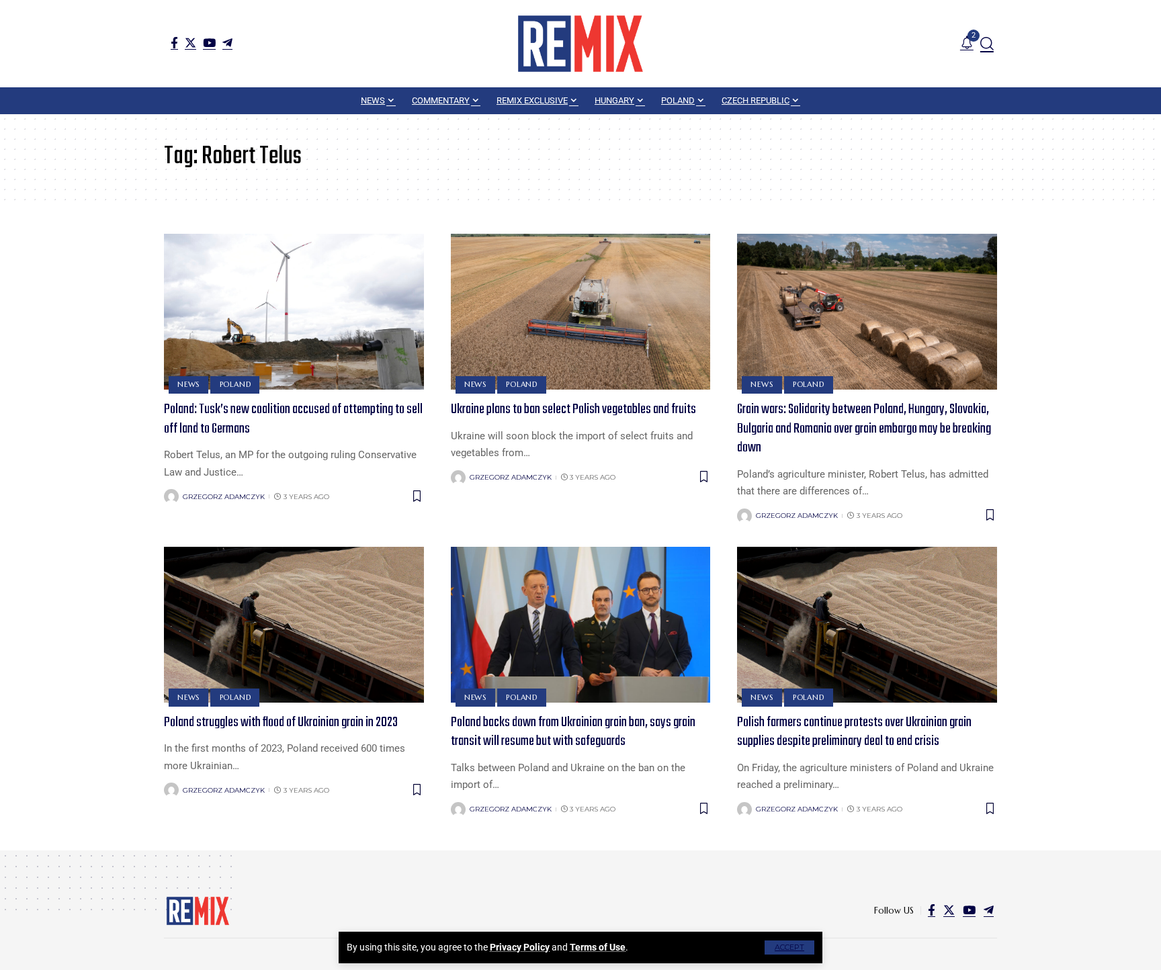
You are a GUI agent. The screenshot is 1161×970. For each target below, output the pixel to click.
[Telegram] (227, 42)
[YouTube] (209, 42)
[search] (987, 43)
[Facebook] (174, 42)
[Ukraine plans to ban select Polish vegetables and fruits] (581, 312)
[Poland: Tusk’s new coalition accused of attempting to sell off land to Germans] (294, 312)
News (188, 384)
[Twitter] (190, 42)
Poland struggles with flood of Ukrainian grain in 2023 (281, 722)
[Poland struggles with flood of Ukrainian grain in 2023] (294, 625)
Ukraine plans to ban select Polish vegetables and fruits (573, 409)
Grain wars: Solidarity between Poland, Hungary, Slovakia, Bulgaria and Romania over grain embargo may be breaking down (864, 428)
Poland (235, 384)
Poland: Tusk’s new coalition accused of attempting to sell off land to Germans (293, 419)
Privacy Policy (520, 947)
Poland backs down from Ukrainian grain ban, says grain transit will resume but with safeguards (573, 732)
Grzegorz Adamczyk (224, 496)
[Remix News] (580, 43)
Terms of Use (598, 947)
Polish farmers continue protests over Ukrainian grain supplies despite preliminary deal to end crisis (854, 732)
